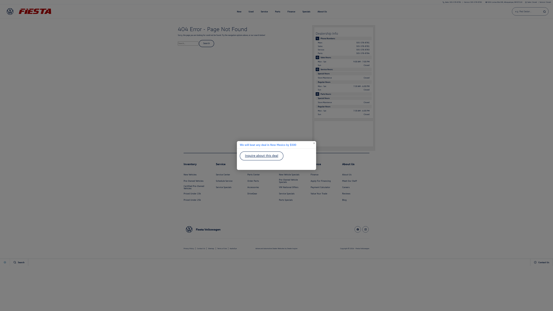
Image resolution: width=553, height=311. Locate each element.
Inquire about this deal (261, 155)
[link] (314, 143)
